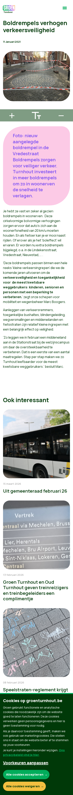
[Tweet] (6, 96)
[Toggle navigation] (64, 9)
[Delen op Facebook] (6, 84)
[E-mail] (6, 107)
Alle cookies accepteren (24, 774)
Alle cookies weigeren (23, 786)
